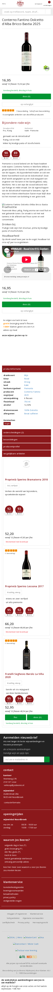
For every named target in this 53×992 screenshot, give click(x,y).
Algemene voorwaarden (33, 918)
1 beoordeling (22, 111)
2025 (26, 395)
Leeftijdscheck (8, 922)
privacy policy (9, 897)
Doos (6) (26, 96)
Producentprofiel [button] (11, 446)
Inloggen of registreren (17, 914)
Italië (26, 385)
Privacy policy (24, 922)
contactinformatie (12, 802)
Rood (26, 378)
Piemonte (28, 388)
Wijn (26, 375)
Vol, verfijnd (12, 485)
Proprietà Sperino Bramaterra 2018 (26, 479)
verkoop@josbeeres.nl (14, 785)
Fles (15, 717)
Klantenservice (36, 914)
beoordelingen (28, 973)
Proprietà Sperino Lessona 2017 (24, 586)
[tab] (26, 369)
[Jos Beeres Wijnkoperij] (20, 4)
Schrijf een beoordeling (39, 111)
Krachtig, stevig (13, 592)
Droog (27, 382)
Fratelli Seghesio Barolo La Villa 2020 (24, 675)
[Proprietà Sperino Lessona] (26, 565)
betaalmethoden (10, 894)
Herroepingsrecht (40, 922)
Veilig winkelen (13, 918)
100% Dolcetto (31, 410)
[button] (6, 154)
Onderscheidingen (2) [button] (13, 432)
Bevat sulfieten (31, 413)
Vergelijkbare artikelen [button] (14, 453)
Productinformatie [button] (12, 368)
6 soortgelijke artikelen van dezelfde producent (23, 114)
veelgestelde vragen (12, 900)
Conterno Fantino (32, 391)
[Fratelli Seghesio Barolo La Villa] (26, 655)
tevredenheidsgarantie (13, 887)
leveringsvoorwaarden (13, 890)
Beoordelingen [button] (10, 439)
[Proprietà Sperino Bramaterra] (26, 464)
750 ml (27, 401)
